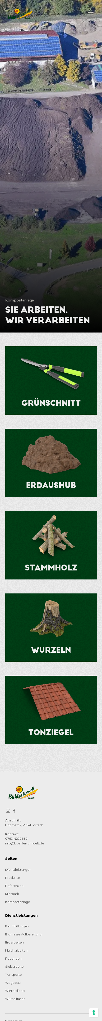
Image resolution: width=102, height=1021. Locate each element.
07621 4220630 (16, 838)
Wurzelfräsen (15, 999)
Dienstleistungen (18, 869)
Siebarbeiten (15, 966)
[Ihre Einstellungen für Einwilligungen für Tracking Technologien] (93, 1012)
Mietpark (12, 894)
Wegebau (13, 983)
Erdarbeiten (14, 942)
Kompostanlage (17, 902)
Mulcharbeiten (16, 950)
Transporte (13, 974)
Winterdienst (15, 991)
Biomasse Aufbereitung (23, 934)
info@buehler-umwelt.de (24, 843)
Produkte (12, 878)
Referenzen (14, 886)
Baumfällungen (17, 926)
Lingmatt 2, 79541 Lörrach (24, 825)
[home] (20, 14)
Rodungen (13, 958)
